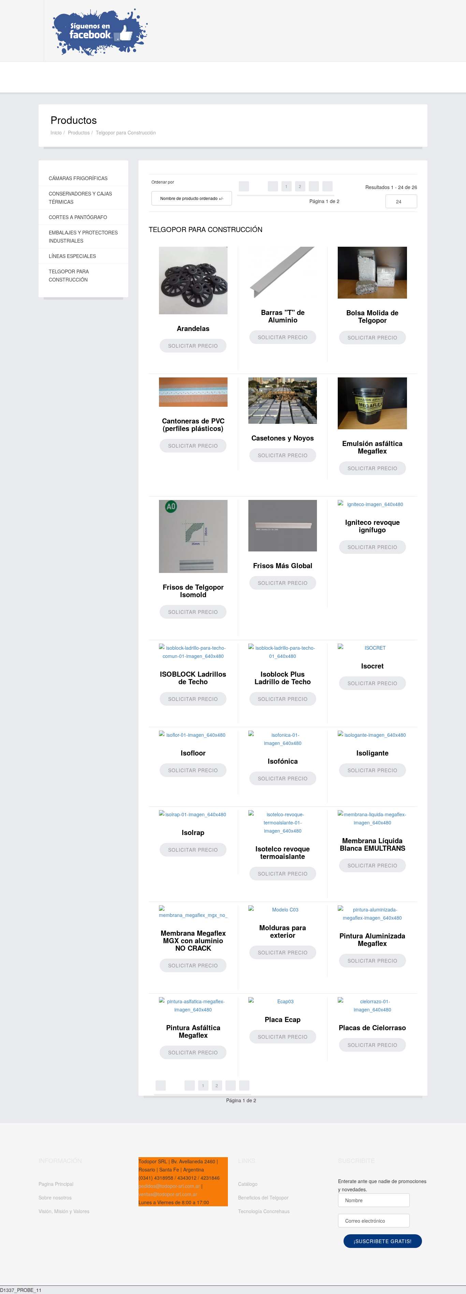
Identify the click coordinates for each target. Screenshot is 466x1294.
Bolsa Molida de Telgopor (372, 316)
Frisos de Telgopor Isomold (193, 590)
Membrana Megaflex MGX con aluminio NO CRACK (193, 940)
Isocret (372, 666)
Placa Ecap (283, 1019)
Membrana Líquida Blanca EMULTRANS (372, 844)
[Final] (327, 186)
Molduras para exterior (282, 931)
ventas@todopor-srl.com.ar (168, 1194)
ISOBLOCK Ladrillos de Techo (193, 677)
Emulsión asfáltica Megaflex (372, 447)
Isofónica (283, 761)
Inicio (56, 132)
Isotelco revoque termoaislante (283, 852)
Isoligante (372, 753)
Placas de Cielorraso (372, 1027)
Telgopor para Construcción (69, 275)
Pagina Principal (56, 1183)
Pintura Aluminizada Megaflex (372, 939)
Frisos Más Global (282, 565)
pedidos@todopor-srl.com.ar (169, 1185)
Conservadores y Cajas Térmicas (80, 197)
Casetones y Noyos (282, 438)
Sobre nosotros (55, 1197)
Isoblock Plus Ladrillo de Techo (282, 677)
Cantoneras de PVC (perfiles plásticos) (193, 424)
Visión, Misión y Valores (64, 1211)
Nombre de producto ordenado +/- (191, 198)
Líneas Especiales (72, 256)
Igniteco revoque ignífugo (372, 525)
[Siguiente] (314, 186)
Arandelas (193, 328)
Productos (79, 132)
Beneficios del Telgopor (263, 1197)
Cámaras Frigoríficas (78, 178)
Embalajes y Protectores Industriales (83, 236)
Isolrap (193, 832)
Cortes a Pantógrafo (78, 217)
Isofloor (193, 753)
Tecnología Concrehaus (264, 1211)
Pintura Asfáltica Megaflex (193, 1031)
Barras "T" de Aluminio (283, 316)
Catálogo (248, 1183)
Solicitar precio (193, 345)
